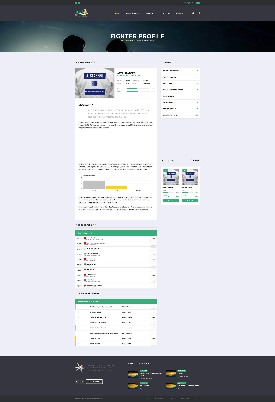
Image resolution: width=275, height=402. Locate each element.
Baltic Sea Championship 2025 (151, 374)
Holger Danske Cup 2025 (188, 386)
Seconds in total (170, 115)
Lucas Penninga (91, 238)
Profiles (149, 13)
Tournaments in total (173, 71)
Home (117, 13)
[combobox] (198, 3)
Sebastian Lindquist (93, 248)
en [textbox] (197, 3)
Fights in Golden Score (173, 90)
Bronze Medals (169, 109)
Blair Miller (90, 269)
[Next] (79, 3)
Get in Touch (94, 382)
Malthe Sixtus (91, 275)
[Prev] (76, 3)
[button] (153, 238)
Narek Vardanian (92, 254)
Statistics (165, 13)
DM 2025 (180, 373)
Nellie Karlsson (91, 280)
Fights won (168, 83)
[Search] (193, 13)
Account (180, 13)
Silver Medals (169, 102)
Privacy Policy (97, 399)
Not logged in (188, 3)
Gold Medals (168, 96)
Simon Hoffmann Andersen (95, 243)
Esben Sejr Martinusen (94, 285)
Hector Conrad (91, 259)
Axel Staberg (168, 187)
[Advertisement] (116, 146)
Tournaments (130, 13)
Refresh (196, 161)
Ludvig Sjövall (91, 264)
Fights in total (169, 77)
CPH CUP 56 (144, 386)
